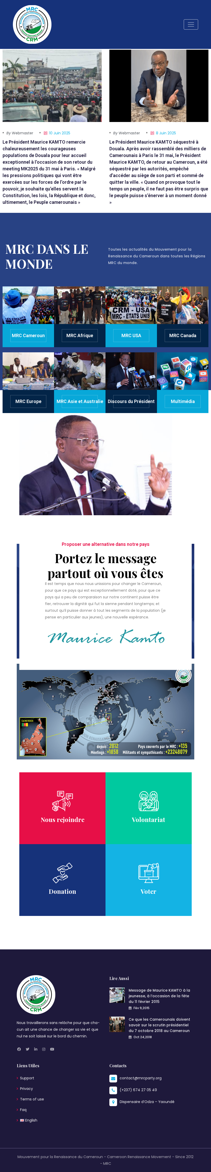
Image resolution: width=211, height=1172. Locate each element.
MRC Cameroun (28, 335)
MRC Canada (182, 335)
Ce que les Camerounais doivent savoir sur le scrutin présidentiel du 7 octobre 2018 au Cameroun (159, 1025)
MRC (107, 1163)
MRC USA (131, 335)
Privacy (26, 1088)
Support (27, 1078)
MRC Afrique (79, 335)
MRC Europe (28, 401)
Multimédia (183, 401)
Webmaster (19, 133)
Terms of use (32, 1099)
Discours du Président (131, 401)
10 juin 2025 (59, 133)
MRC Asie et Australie (80, 401)
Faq (23, 1109)
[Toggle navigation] (191, 24)
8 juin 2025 (166, 133)
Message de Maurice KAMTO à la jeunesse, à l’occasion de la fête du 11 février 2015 (159, 996)
